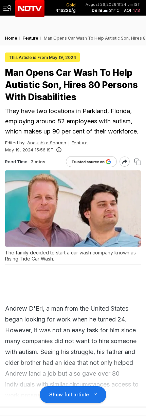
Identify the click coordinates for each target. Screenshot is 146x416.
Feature (80, 142)
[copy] (137, 162)
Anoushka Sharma (46, 142)
